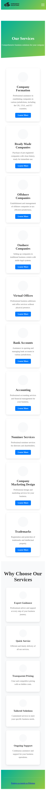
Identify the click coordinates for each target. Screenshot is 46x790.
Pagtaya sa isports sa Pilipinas (23, 783)
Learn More (23, 115)
